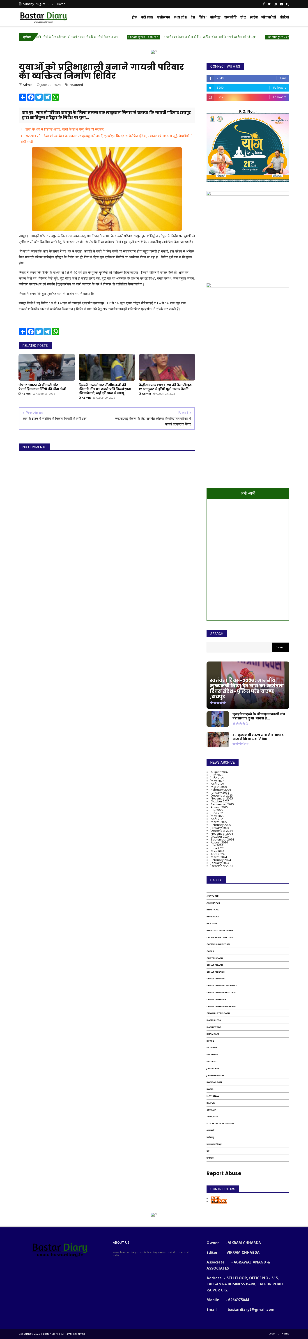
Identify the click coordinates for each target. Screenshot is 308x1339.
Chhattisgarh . (216, 978)
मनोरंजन (210, 1158)
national (213, 1095)
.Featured (213, 895)
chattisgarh (215, 958)
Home (61, 4)
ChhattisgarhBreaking (221, 1006)
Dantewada (214, 1027)
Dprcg (210, 1040)
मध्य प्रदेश (180, 17)
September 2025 (222, 804)
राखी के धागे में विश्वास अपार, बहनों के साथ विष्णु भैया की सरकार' (64, 129)
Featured (76, 85)
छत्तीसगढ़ (163, 17)
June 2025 (217, 813)
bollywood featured (220, 930)
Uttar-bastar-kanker (220, 1123)
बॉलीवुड (215, 17)
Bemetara (213, 909)
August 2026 (219, 772)
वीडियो (284, 17)
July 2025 (217, 810)
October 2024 (220, 836)
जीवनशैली (268, 17)
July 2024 (217, 845)
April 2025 (217, 819)
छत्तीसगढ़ (210, 1137)
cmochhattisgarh (218, 1013)
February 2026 (221, 790)
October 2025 (220, 801)
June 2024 (217, 848)
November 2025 (222, 798)
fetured (211, 1061)
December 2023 (222, 866)
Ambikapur (213, 902)
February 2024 (221, 860)
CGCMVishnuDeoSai (218, 944)
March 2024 (219, 857)
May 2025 (217, 816)
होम (134, 17)
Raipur (211, 1102)
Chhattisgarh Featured (221, 992)
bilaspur (212, 923)
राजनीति (230, 17)
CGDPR (210, 951)
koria (210, 1089)
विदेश (202, 17)
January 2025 (220, 828)
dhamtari (213, 1033)
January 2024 (220, 863)
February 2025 (221, 825)
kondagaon (214, 1082)
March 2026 (219, 787)
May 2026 (217, 781)
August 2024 (219, 842)
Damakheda (214, 1020)
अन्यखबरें (210, 1130)
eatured (212, 1047)
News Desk (219, 1201)
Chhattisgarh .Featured (104, 37)
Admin (215, 1199)
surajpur (212, 1116)
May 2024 (217, 851)
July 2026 (217, 775)
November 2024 (222, 833)
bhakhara (213, 916)
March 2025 (219, 822)
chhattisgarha (216, 999)
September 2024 (222, 839)
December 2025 (222, 795)
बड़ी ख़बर (147, 17)
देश (193, 17)
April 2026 (217, 784)
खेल (243, 17)
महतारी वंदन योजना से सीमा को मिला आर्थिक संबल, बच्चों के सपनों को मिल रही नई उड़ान (170, 37)
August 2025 (219, 807)
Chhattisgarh (215, 971)
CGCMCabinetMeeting (220, 937)
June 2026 (217, 778)
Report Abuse (224, 1173)
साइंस (254, 17)
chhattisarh (215, 964)
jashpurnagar (215, 1075)
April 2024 (217, 854)
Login (272, 1333)
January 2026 (220, 792)
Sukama (211, 1109)
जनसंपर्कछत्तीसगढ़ (214, 1144)
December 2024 (222, 831)
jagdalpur (213, 1068)
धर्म (208, 1151)
